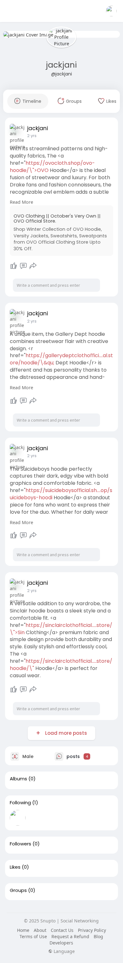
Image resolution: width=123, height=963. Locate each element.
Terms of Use (33, 936)
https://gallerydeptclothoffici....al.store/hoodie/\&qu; (61, 359)
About (40, 930)
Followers (20, 843)
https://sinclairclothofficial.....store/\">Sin (61, 629)
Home (23, 930)
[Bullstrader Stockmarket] (18, 818)
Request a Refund (70, 936)
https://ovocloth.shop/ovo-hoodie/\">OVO (52, 166)
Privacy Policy (92, 930)
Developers (61, 943)
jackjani (61, 64)
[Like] (13, 266)
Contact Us (62, 930)
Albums (18, 778)
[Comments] (23, 266)
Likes (15, 867)
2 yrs (32, 136)
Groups (18, 890)
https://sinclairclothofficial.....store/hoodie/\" (61, 664)
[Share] (33, 266)
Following (20, 802)
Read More (21, 202)
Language (63, 951)
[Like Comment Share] (23, 266)
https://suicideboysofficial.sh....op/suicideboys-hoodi (61, 494)
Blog (98, 936)
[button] (111, 11)
